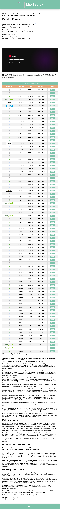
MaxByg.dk (34, 4)
